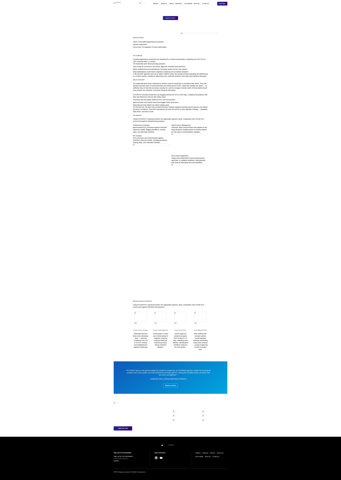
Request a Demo (170, 18)
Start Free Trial (123, 428)
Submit (116, 461)
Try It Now (222, 3)
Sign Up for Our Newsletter (124, 456)
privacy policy (141, 472)
